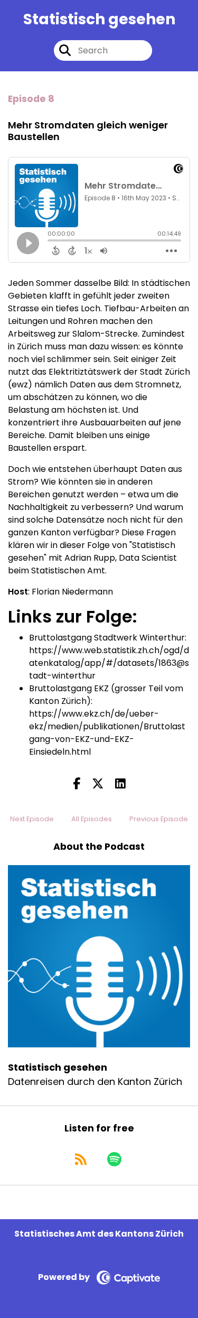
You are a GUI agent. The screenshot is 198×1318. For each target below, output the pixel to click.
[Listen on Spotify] (114, 1159)
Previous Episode (158, 818)
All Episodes (91, 818)
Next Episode (32, 818)
